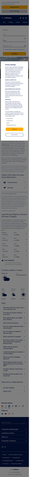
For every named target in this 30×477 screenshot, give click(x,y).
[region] (14, 101)
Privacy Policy (9, 118)
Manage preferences (11, 125)
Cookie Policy (9, 120)
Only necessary (14, 134)
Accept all (14, 129)
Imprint (8, 123)
